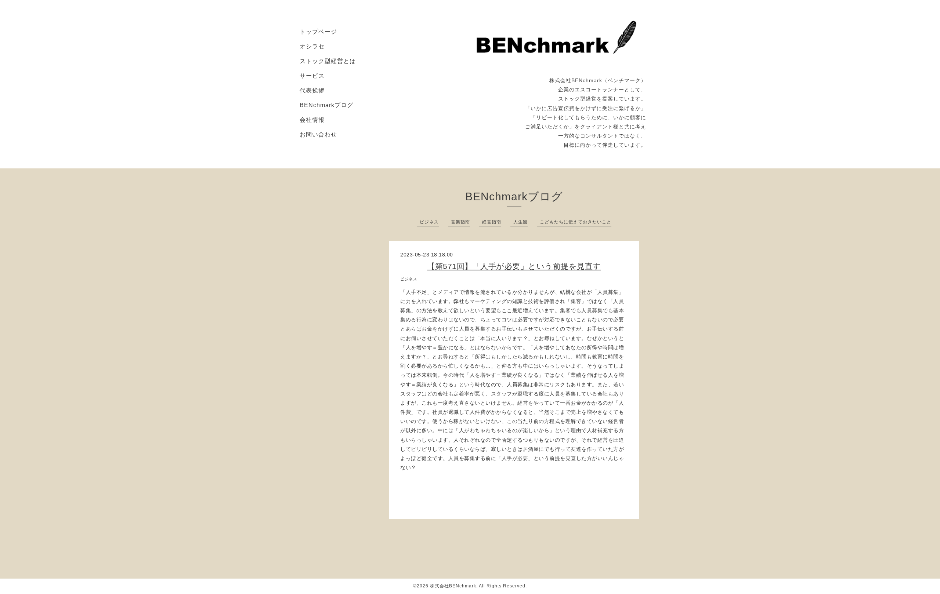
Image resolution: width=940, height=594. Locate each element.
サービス (312, 76)
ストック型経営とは (328, 61)
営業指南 (460, 222)
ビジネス (429, 222)
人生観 (520, 222)
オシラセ (312, 46)
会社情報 (312, 120)
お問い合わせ (318, 134)
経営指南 (491, 222)
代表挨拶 (312, 90)
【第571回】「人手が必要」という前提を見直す (514, 266)
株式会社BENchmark (453, 585)
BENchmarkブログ (326, 105)
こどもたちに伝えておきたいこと (575, 222)
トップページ (318, 32)
